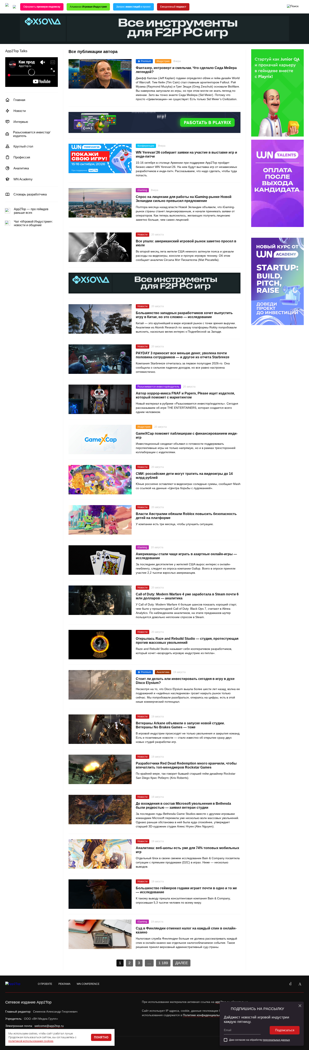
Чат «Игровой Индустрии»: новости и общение (33, 223)
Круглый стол (23, 146)
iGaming (142, 190)
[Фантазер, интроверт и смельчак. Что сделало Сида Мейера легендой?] (100, 74)
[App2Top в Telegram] (300, 984)
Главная (19, 100)
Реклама (64, 983)
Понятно (101, 1037)
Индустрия (163, 61)
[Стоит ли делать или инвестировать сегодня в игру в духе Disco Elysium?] (100, 685)
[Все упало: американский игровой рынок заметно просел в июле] (100, 247)
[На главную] (7, 7)
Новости (19, 111)
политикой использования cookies (30, 1041)
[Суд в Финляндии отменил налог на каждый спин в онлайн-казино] (100, 934)
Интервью (20, 121)
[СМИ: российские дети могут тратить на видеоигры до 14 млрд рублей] (100, 479)
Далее (181, 963)
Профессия (21, 157)
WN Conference (88, 983)
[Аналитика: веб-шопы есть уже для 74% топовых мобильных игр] (100, 854)
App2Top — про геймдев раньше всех (31, 210)
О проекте (45, 983)
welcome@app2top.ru (49, 1025)
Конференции (145, 145)
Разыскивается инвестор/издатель (31, 134)
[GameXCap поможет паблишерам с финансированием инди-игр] (100, 439)
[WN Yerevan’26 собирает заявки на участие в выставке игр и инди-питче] (100, 158)
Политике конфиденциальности (205, 1015)
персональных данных (276, 1039)
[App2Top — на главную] (16, 984)
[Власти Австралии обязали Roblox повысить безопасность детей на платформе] (100, 520)
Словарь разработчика (30, 194)
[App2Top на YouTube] (280, 984)
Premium (146, 61)
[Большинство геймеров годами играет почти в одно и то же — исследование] (100, 894)
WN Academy (23, 179)
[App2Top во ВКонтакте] (290, 984)
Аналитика (21, 168)
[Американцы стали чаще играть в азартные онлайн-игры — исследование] (100, 560)
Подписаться (284, 1030)
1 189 (163, 963)
